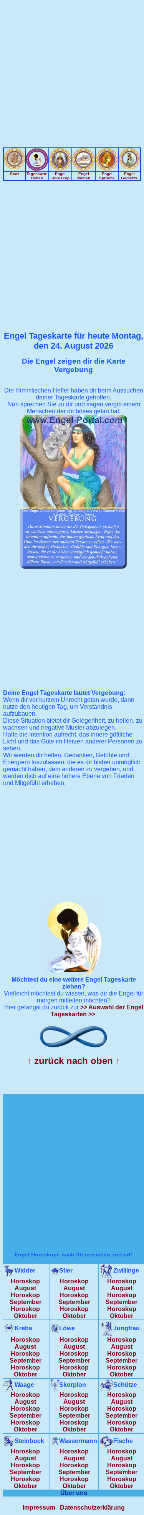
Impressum (39, 1507)
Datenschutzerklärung (92, 1507)
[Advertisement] (72, 75)
